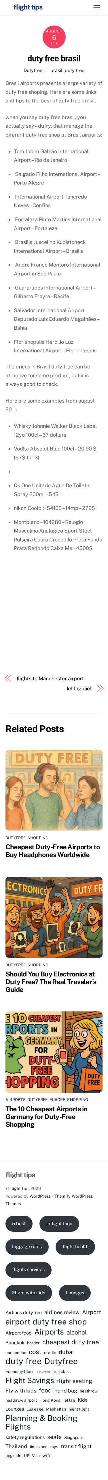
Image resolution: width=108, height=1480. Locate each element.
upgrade (13, 1455)
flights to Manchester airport (50, 678)
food (45, 1390)
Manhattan (56, 1409)
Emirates (43, 1372)
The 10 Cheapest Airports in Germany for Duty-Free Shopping (46, 1116)
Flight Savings (29, 1380)
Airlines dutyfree (23, 1312)
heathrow (89, 1391)
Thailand (16, 1446)
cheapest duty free (70, 1342)
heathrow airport (21, 1400)
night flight (79, 1409)
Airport (91, 1312)
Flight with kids (28, 1293)
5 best (19, 1223)
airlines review (61, 1312)
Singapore (74, 1437)
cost (35, 1351)
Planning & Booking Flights (41, 1422)
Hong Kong (50, 1400)
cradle (50, 1352)
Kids (82, 1400)
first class (61, 1371)
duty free (74, 70)
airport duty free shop (46, 1321)
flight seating (74, 1381)
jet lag (69, 1400)
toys (54, 1446)
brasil (56, 70)
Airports (15, 1099)
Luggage (34, 1409)
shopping (37, 838)
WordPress (40, 1196)
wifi (46, 1455)
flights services (28, 1269)
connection (15, 1352)
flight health (75, 1246)
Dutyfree (33, 70)
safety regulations (25, 1437)
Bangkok (14, 1342)
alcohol (77, 1332)
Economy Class (19, 1371)
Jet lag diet (79, 688)
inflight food (59, 1223)
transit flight (76, 1446)
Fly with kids (20, 1391)
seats (54, 1437)
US (26, 1455)
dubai (66, 1352)
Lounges (75, 1293)
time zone (39, 1446)
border (33, 1343)
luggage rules (27, 1246)
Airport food (18, 1333)
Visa (36, 1455)
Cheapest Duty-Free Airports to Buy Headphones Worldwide (52, 851)
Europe (57, 1099)
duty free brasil (53, 58)
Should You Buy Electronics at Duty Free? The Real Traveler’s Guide (50, 981)
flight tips (19, 1188)
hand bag (65, 1391)
